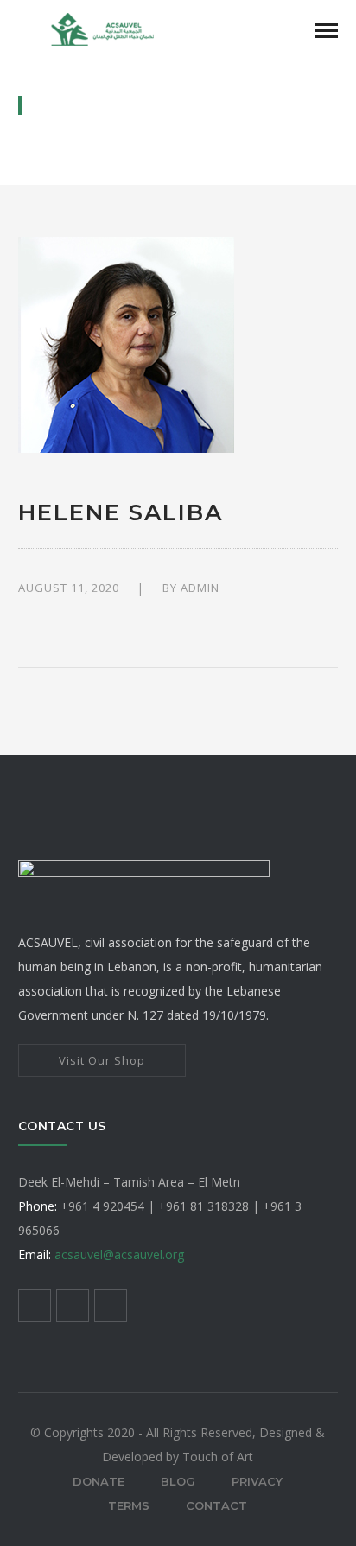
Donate (98, 1481)
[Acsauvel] (104, 28)
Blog (178, 1481)
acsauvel (119, 1254)
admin (200, 587)
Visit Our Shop (102, 1060)
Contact (216, 1505)
